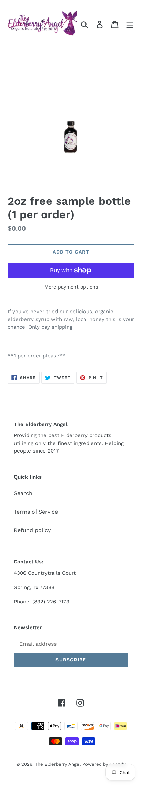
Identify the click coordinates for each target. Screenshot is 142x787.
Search (23, 493)
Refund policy (32, 530)
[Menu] (130, 24)
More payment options (71, 287)
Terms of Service (36, 511)
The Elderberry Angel (58, 764)
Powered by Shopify (104, 764)
